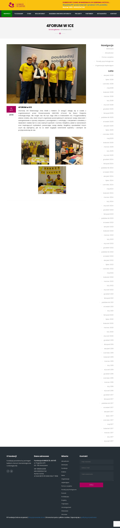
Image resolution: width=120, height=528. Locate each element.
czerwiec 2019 (108, 353)
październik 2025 (107, 117)
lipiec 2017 (109, 416)
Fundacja (64, 468)
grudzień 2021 (108, 294)
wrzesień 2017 (108, 407)
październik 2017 (107, 403)
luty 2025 (110, 151)
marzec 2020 (108, 327)
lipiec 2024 (109, 180)
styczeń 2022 (108, 290)
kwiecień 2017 (108, 428)
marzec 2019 (108, 361)
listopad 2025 (108, 113)
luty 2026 (110, 100)
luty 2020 (110, 332)
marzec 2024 (108, 197)
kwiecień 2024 (108, 193)
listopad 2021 (108, 298)
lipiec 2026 (109, 79)
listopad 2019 (108, 344)
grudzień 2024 (108, 159)
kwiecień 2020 (108, 323)
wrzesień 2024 (108, 172)
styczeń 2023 (108, 243)
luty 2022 (110, 285)
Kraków (63, 472)
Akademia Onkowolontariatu (60, 14)
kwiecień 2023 (108, 231)
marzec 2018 (108, 382)
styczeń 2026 (108, 105)
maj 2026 (110, 88)
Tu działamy (18, 14)
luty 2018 (110, 386)
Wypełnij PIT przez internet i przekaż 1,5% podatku (85, 5)
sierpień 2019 (108, 349)
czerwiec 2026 (108, 84)
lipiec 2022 (109, 264)
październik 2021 (107, 302)
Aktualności (101, 14)
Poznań (63, 493)
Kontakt (113, 14)
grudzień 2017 (108, 395)
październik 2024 (107, 168)
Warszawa (64, 511)
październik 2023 (107, 218)
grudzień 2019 (108, 340)
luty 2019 (110, 365)
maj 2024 (110, 189)
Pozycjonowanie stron (36, 517)
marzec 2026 (108, 96)
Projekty (78, 14)
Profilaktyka (65, 497)
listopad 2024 (108, 164)
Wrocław (64, 514)
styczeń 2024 (108, 206)
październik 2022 (107, 252)
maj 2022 (110, 273)
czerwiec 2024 (108, 185)
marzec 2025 (108, 147)
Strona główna (54, 29)
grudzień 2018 (108, 374)
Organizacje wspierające (104, 65)
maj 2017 (110, 424)
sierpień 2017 (108, 412)
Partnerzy (89, 14)
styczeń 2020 (108, 336)
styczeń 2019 (108, 370)
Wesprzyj (7, 14)
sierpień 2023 (108, 227)
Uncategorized (66, 507)
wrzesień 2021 (108, 306)
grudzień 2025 (108, 109)
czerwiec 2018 (108, 378)
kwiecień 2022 (108, 277)
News (63, 475)
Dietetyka (109, 49)
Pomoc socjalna (107, 57)
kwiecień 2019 (108, 357)
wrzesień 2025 (108, 122)
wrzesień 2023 (108, 222)
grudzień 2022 (108, 248)
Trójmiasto (64, 504)
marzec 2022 (108, 281)
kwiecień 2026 (108, 92)
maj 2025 (110, 138)
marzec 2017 (108, 433)
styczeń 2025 (108, 155)
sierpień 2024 (108, 176)
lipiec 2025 (109, 130)
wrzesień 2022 (108, 256)
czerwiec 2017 (108, 420)
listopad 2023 (108, 214)
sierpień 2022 (108, 260)
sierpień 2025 (108, 126)
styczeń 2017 (108, 441)
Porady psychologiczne (104, 61)
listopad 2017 (108, 399)
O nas (29, 14)
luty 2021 (110, 311)
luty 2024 (110, 201)
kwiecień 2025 (108, 143)
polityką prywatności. (89, 517)
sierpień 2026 (108, 75)
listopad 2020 (108, 315)
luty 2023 (110, 239)
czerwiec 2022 (108, 269)
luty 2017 (110, 437)
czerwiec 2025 (108, 134)
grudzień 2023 (108, 210)
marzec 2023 (108, 235)
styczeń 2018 (108, 391)
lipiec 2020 (109, 319)
